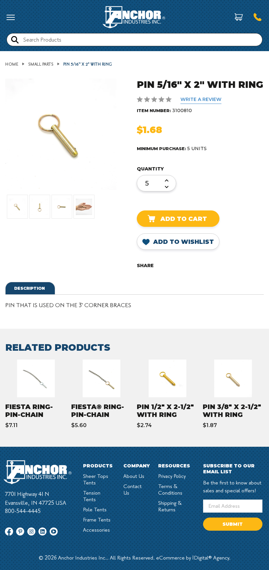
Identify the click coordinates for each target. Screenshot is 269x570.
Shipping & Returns (170, 506)
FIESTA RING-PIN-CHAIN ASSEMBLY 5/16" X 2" (34, 418)
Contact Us (132, 489)
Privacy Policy (172, 476)
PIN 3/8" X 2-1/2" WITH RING (232, 411)
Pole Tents (95, 509)
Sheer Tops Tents (95, 479)
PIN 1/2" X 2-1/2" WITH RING (165, 411)
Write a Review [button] (200, 99)
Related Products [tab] (57, 347)
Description (29, 288)
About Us (133, 476)
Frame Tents (97, 520)
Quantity (150, 169)
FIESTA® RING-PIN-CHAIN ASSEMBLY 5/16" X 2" (100, 418)
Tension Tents (91, 496)
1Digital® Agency (210, 558)
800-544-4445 (23, 511)
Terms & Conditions (170, 489)
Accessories (96, 530)
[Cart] (239, 17)
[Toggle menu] (11, 17)
